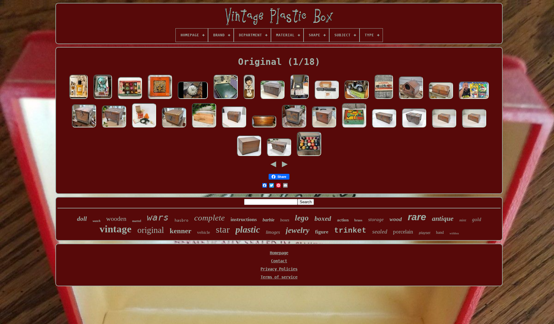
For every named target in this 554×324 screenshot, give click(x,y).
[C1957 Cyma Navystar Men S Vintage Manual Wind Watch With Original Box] (192, 99)
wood (396, 219)
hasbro (181, 220)
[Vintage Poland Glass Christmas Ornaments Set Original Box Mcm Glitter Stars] (130, 99)
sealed (379, 231)
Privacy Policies (279, 269)
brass (358, 220)
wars (158, 217)
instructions (244, 219)
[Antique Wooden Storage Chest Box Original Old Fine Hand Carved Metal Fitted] (279, 156)
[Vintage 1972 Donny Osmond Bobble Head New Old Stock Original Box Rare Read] (249, 99)
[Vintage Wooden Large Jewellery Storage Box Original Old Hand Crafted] (249, 156)
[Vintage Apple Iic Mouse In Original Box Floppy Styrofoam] (299, 99)
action (343, 220)
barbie (268, 219)
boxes (284, 220)
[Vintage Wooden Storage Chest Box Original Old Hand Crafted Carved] (114, 127)
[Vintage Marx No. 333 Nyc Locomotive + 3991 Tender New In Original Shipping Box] (326, 99)
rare (417, 216)
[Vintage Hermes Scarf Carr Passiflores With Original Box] (160, 99)
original (150, 230)
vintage (116, 229)
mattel (136, 221)
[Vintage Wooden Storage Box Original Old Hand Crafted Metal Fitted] (384, 127)
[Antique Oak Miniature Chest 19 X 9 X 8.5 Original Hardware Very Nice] (264, 127)
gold (476, 219)
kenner (180, 231)
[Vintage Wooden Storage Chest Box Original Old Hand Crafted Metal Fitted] (414, 127)
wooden (116, 218)
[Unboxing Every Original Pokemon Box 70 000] (474, 99)
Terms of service (279, 277)
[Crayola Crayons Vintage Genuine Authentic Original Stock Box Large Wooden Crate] (204, 127)
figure (321, 232)
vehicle (203, 232)
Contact (279, 261)
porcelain (403, 232)
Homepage (279, 252)
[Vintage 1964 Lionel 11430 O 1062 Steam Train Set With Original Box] (384, 99)
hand (440, 232)
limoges (273, 232)
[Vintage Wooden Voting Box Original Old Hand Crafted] (411, 99)
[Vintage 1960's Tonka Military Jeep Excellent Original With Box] (356, 99)
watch (96, 221)
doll (82, 218)
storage (376, 219)
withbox (454, 233)
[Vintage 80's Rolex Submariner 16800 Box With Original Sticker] (225, 99)
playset (424, 233)
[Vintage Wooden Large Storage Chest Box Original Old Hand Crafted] (272, 99)
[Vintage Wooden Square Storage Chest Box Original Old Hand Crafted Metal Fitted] (84, 127)
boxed (323, 218)
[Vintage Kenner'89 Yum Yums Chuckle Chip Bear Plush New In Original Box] (103, 99)
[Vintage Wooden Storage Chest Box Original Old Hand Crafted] (441, 99)
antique (443, 218)
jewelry (297, 230)
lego (302, 218)
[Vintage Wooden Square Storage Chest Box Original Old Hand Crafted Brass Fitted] (174, 127)
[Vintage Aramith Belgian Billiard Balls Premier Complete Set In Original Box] (309, 156)
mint (462, 220)
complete (209, 217)
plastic (247, 229)
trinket (350, 230)
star (223, 229)
